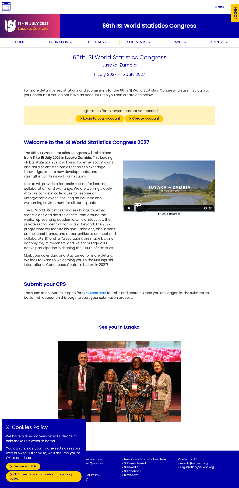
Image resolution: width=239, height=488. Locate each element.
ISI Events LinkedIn (136, 463)
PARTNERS (216, 42)
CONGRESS (97, 42)
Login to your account (101, 118)
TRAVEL (176, 42)
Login (235, 13)
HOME (19, 42)
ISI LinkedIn (131, 467)
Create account (145, 118)
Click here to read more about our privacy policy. (41, 476)
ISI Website (131, 475)
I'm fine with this (24, 466)
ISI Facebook (132, 471)
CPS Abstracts (94, 293)
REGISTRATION (57, 42)
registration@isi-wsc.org (197, 467)
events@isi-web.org (194, 463)
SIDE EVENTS (136, 42)
